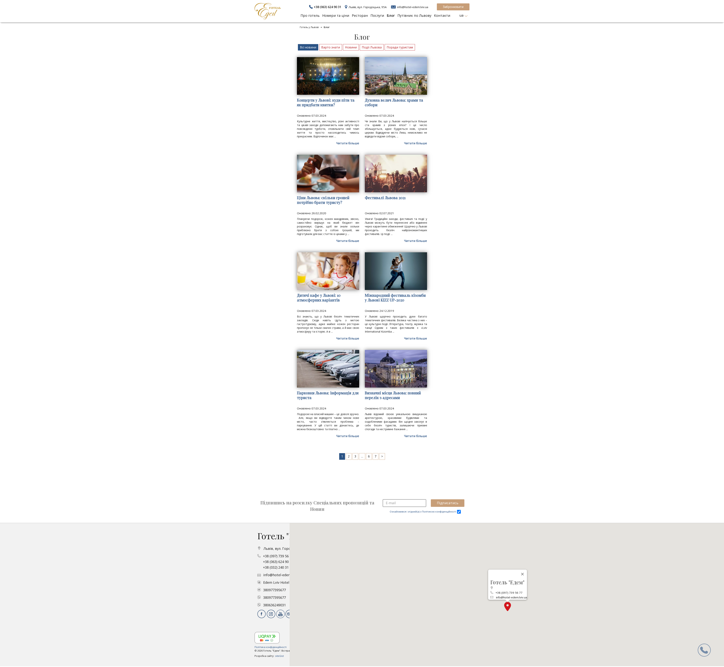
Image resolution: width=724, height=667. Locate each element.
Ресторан (360, 15)
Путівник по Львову (414, 15)
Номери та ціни (335, 15)
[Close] (522, 574)
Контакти (442, 15)
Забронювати (453, 7)
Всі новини (308, 47)
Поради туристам (400, 47)
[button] (507, 606)
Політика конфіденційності (271, 647)
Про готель (310, 15)
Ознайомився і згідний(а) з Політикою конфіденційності (423, 511)
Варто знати (330, 47)
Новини (351, 47)
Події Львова (372, 47)
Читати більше (347, 143)
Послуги (377, 15)
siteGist (279, 656)
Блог (391, 15)
